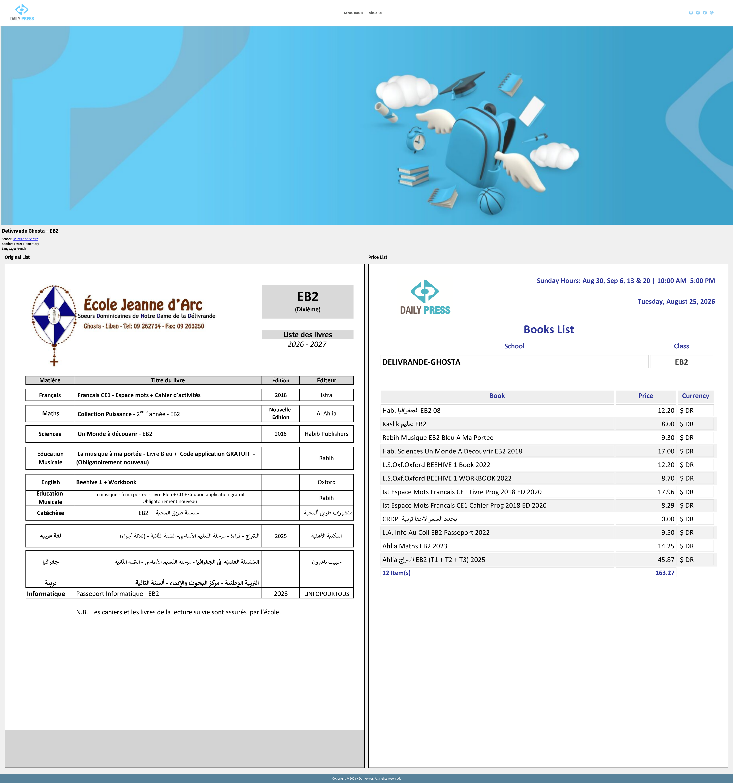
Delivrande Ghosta (25, 239)
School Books (353, 13)
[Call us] (712, 13)
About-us (375, 13)
